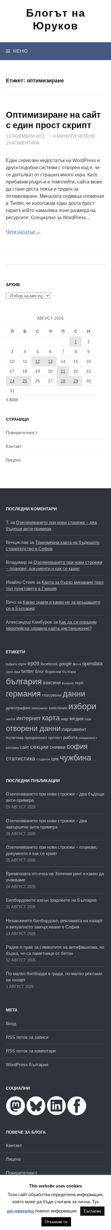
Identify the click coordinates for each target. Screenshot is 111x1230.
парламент (74, 729)
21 (63, 371)
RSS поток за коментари (31, 1050)
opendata (92, 663)
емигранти (39, 708)
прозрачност (36, 737)
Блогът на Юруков (55, 19)
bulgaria (11, 664)
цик (55, 758)
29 (75, 381)
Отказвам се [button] (56, 1222)
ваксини (52, 682)
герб (79, 683)
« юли (12, 398)
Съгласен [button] (92, 1211)
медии (76, 718)
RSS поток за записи (27, 1037)
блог (39, 671)
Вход (11, 1023)
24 (12, 381)
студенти (43, 759)
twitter (27, 671)
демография (18, 708)
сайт (24, 747)
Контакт (14, 446)
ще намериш (20, 1210)
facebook (49, 663)
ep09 (33, 663)
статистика (20, 758)
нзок (88, 719)
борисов (53, 671)
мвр (64, 718)
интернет (28, 718)
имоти (10, 719)
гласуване (52, 695)
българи (69, 672)
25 (24, 381)
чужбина (75, 757)
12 (37, 361)
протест (55, 737)
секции (39, 747)
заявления (58, 708)
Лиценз (13, 459)
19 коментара (22, 142)
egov (22, 664)
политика (15, 737)
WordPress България (27, 1064)
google (65, 663)
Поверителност (21, 432)
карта (51, 718)
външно (68, 683)
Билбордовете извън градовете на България (51, 900)
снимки (57, 747)
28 (63, 381)
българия (24, 681)
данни (74, 693)
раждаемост (88, 738)
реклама (12, 747)
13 (50, 361)
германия (23, 693)
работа (70, 737)
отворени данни (33, 728)
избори (82, 706)
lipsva (77, 664)
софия (77, 746)
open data (13, 672)
